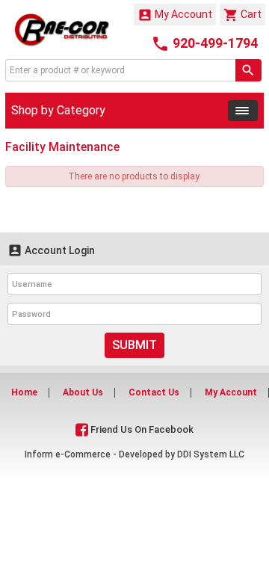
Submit (134, 345)
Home (24, 392)
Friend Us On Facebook (141, 429)
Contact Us (154, 392)
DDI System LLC (210, 454)
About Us (83, 392)
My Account (174, 14)
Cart (242, 14)
